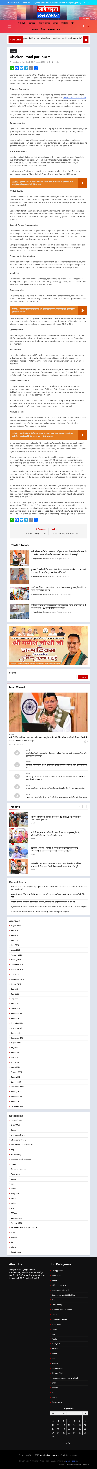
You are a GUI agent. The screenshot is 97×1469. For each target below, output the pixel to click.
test (12, 1208)
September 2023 (17, 1087)
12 (64, 1425)
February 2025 (16, 1014)
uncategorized (16, 1218)
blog (12, 1150)
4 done (13, 1130)
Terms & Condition (74, 1464)
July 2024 (14, 1048)
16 (85, 1425)
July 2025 (14, 989)
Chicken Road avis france (74, 97)
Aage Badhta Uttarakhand (21, 62)
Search (12, 673)
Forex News (15, 1174)
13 (69, 1425)
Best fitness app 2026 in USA (22, 1145)
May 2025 (14, 999)
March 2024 (15, 1067)
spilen (13, 1203)
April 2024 (15, 1062)
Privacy (86, 1464)
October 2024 (16, 1033)
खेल (72, 23)
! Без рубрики (16, 1120)
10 (53, 1425)
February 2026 (16, 955)
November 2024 (17, 1028)
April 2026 (15, 945)
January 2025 (16, 1018)
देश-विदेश (64, 23)
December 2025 (17, 965)
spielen (13, 1198)
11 (58, 1425)
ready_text (15, 1194)
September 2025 (17, 979)
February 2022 (16, 1097)
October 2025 (16, 974)
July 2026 (14, 930)
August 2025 (16, 984)
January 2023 (16, 1092)
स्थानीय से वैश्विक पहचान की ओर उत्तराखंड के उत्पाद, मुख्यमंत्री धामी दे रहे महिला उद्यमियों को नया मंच (58, 3)
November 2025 (17, 970)
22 (80, 1429)
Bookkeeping (16, 1154)
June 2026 (15, 935)
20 (69, 1429)
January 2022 (16, 1101)
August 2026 (16, 926)
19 (64, 1429)
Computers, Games (18, 1169)
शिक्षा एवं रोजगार (44, 23)
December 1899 (17, 1106)
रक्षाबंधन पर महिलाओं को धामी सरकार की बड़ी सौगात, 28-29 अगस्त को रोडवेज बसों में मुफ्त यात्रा (56, 797)
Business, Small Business (21, 1159)
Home (22, 23)
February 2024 (16, 1072)
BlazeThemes (71, 1461)
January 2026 (16, 960)
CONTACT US (54, 29)
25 (58, 1433)
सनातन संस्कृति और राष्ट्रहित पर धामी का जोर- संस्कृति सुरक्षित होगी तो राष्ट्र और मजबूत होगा (55, 788)
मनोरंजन (35, 29)
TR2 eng (14, 1213)
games (13, 1179)
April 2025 (15, 1004)
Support (62, 1464)
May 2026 (14, 940)
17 (53, 1429)
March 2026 (15, 950)
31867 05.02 (15, 1125)
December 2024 (17, 1023)
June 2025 (15, 994)
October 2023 (16, 1082)
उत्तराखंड (32, 23)
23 (85, 1429)
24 (53, 1433)
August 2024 (16, 1043)
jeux (12, 1184)
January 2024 (16, 1077)
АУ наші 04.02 (16, 1223)
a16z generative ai (18, 1135)
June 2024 (15, 1053)
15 (80, 1425)
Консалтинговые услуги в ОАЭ (24, 1228)
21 (74, 1429)
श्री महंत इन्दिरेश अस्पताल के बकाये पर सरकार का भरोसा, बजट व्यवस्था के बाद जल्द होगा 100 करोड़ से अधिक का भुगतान (49, 907)
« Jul (68, 1443)
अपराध (55, 23)
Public (13, 1189)
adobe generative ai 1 (19, 1140)
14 (74, 1425)
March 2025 (15, 1009)
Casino (13, 1164)
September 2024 (17, 1038)
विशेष (43, 29)
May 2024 (14, 1057)
